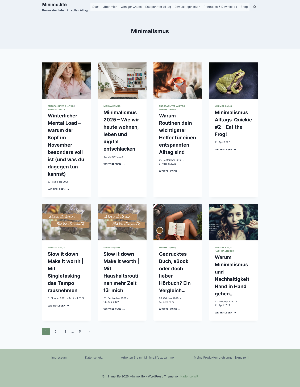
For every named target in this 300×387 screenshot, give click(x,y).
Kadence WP (189, 376)
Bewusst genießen (187, 6)
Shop (244, 6)
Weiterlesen (58, 189)
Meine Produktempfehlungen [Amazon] (221, 357)
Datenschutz (94, 357)
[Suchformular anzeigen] (254, 7)
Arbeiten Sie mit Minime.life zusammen (148, 357)
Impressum (59, 357)
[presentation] (66, 80)
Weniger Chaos (131, 6)
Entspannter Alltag (158, 6)
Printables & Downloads (220, 6)
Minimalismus (56, 109)
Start (95, 6)
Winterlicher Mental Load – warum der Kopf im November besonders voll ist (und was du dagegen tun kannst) (66, 145)
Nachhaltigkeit (225, 251)
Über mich (110, 6)
